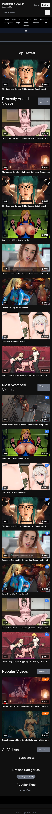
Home (7, 19)
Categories (8, 23)
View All (44, 101)
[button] (47, 75)
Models (26, 23)
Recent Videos (18, 19)
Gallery (45, 23)
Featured (44, 19)
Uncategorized (26, 777)
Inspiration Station (29, 813)
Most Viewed (32, 19)
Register (45, 5)
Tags (18, 23)
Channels (35, 23)
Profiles (26, 26)
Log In (36, 5)
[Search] (47, 12)
